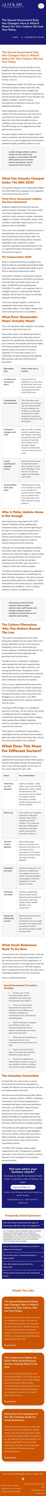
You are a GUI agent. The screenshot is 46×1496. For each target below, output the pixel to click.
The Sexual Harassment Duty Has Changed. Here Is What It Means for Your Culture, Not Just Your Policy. (21, 1306)
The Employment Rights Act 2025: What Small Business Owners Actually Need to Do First (20, 1362)
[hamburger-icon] (41, 6)
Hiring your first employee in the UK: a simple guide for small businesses (21, 1417)
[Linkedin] (23, 1479)
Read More (9, 1345)
